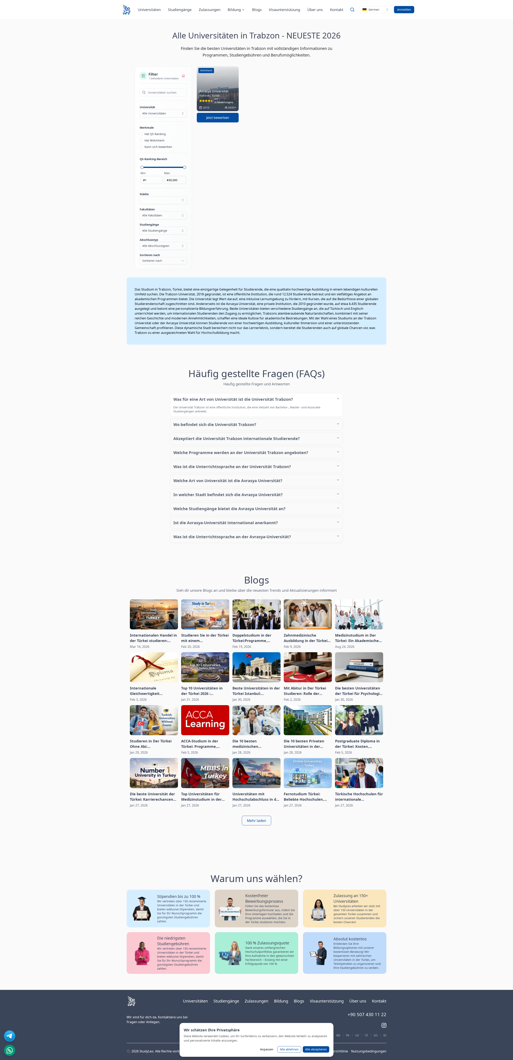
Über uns (315, 9)
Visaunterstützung (284, 9)
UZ (357, 1035)
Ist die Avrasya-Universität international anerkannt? (225, 522)
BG (338, 1035)
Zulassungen (209, 9)
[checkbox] (141, 134)
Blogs (257, 9)
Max (167, 173)
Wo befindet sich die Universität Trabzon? (214, 424)
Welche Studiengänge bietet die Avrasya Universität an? (229, 508)
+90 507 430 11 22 (367, 1014)
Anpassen (266, 1049)
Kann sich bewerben (158, 147)
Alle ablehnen (289, 1049)
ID (384, 1035)
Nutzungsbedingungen (368, 1051)
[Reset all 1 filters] (183, 76)
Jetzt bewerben (217, 117)
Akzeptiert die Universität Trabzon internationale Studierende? (236, 438)
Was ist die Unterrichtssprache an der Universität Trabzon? (232, 466)
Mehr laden (256, 820)
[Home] (126, 9)
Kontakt (336, 9)
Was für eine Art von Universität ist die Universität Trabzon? (233, 399)
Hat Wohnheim (154, 140)
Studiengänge (180, 9)
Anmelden (404, 9)
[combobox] (376, 9)
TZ (366, 1035)
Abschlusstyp (154, 243)
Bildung (234, 9)
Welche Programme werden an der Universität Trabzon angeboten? (240, 452)
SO (376, 1035)
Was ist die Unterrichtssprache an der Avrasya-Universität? (232, 536)
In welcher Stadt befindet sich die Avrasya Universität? (228, 494)
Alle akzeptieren (316, 1049)
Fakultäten (151, 212)
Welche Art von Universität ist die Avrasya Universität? (227, 480)
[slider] (142, 167)
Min (143, 173)
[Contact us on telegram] (9, 1036)
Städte (144, 194)
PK (347, 1035)
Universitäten (149, 9)
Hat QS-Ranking (155, 134)
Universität (147, 107)
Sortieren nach (151, 257)
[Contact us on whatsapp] (9, 1050)
